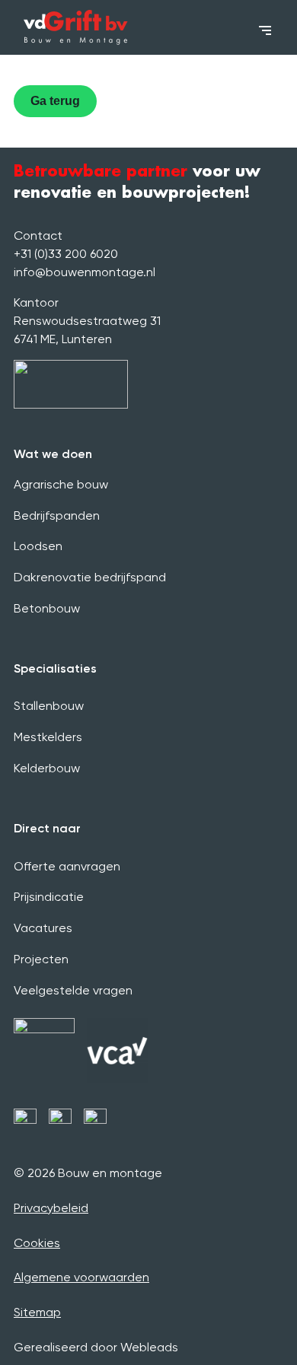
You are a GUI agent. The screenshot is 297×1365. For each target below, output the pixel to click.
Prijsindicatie (49, 896)
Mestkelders (48, 737)
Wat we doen (53, 454)
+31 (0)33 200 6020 (66, 254)
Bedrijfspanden (57, 515)
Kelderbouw (47, 768)
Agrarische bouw (61, 484)
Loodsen (38, 546)
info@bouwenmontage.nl (84, 272)
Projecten (41, 959)
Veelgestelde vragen (73, 990)
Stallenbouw (49, 705)
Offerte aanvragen (67, 866)
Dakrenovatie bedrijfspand (90, 577)
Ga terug (55, 100)
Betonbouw (47, 608)
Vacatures (43, 928)
